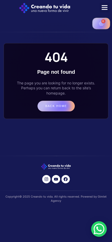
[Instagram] (46, 179)
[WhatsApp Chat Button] (99, 229)
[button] (105, 7)
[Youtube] (56, 179)
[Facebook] (65, 179)
